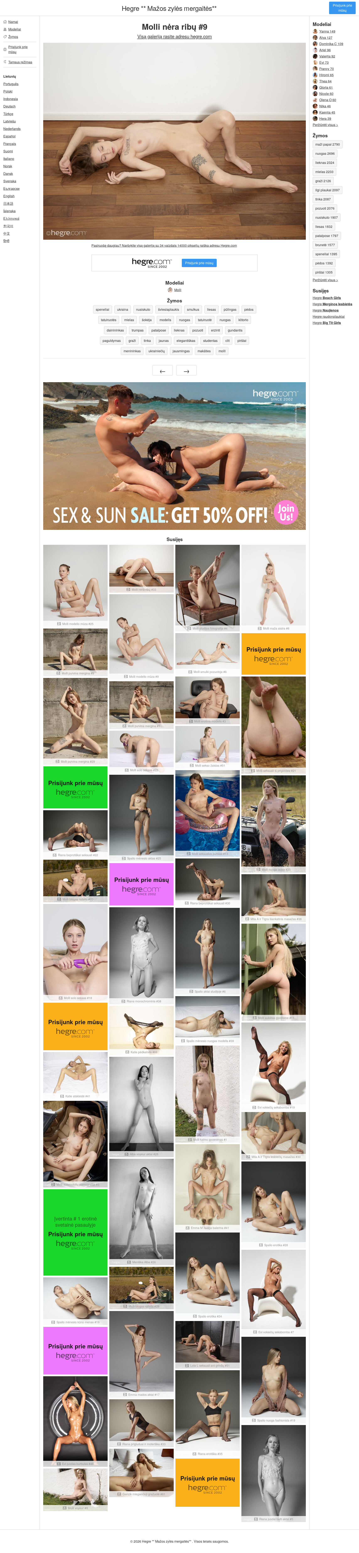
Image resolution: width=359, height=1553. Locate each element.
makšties (204, 351)
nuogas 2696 (325, 153)
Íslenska (9, 211)
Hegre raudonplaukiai (329, 316)
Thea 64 (325, 81)
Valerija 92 (327, 56)
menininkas (132, 351)
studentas (210, 340)
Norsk (7, 166)
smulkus (193, 309)
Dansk (8, 173)
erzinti (215, 330)
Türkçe (8, 113)
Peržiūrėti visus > (325, 124)
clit (227, 340)
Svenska (9, 181)
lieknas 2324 (324, 162)
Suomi (8, 151)
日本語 (8, 203)
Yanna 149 (327, 31)
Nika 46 (325, 106)
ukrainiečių (157, 351)
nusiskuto (143, 309)
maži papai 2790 (327, 144)
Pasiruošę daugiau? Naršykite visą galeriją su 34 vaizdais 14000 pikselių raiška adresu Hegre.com (164, 245)
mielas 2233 (324, 171)
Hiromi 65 (326, 74)
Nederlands (12, 128)
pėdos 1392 (324, 263)
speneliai (102, 309)
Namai (13, 21)
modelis (165, 319)
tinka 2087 (323, 199)
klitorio (243, 319)
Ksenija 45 (327, 112)
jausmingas (181, 351)
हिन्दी (6, 240)
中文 (6, 233)
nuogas (184, 319)
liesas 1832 (323, 226)
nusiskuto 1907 (326, 217)
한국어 (8, 225)
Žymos (13, 36)
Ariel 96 (325, 50)
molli (222, 351)
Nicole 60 (326, 93)
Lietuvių (9, 76)
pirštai (241, 340)
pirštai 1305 (324, 272)
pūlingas (230, 309)
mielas (129, 319)
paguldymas (112, 340)
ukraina (122, 309)
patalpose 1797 (326, 235)
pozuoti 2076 (324, 208)
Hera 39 (325, 118)
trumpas (138, 330)
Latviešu (9, 121)
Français (9, 143)
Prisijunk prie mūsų (342, 8)
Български (11, 188)
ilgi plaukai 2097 (327, 190)
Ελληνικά (11, 218)
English (9, 196)
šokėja (147, 319)
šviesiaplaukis (168, 309)
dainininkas (115, 330)
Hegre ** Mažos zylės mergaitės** (169, 8)
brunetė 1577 (325, 244)
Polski (7, 91)
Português (10, 83)
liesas (211, 309)
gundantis (235, 330)
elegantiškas (186, 340)
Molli (177, 289)
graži (132, 340)
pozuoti (197, 330)
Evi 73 (324, 62)
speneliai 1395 (326, 254)
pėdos (248, 309)
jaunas (164, 340)
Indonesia (10, 98)
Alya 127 (325, 37)
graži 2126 (323, 180)
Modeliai (14, 29)
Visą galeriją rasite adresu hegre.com (174, 36)
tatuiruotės (108, 319)
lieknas (179, 330)
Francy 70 (326, 68)
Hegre (327, 297)
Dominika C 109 (331, 43)
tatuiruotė (205, 319)
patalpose (158, 330)
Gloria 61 (326, 87)
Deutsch (9, 106)
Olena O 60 (327, 99)
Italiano (8, 158)
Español (9, 136)
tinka (147, 340)
